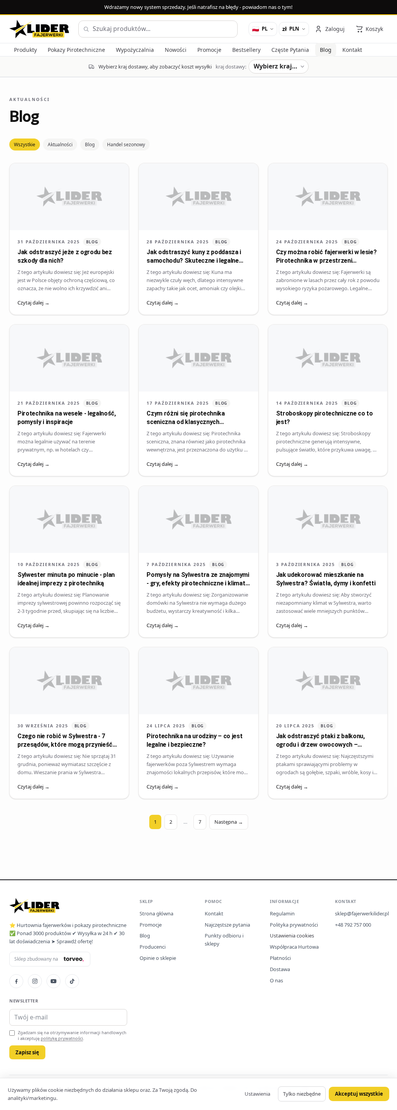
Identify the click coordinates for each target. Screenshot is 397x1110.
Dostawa (280, 969)
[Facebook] (16, 981)
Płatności (280, 957)
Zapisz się (27, 1052)
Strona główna (156, 913)
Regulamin (282, 913)
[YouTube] (53, 981)
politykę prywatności (62, 1038)
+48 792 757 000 (353, 924)
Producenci (153, 946)
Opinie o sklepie (158, 957)
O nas (276, 980)
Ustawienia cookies (292, 935)
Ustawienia (257, 1093)
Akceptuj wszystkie (359, 1093)
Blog (90, 144)
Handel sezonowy (126, 144)
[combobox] (158, 29)
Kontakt (214, 913)
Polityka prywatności (294, 924)
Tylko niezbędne (302, 1093)
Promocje (151, 924)
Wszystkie (24, 144)
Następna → (228, 821)
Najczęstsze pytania (227, 924)
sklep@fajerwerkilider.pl (362, 913)
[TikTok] (72, 981)
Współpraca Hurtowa (294, 946)
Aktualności (60, 144)
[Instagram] (35, 981)
